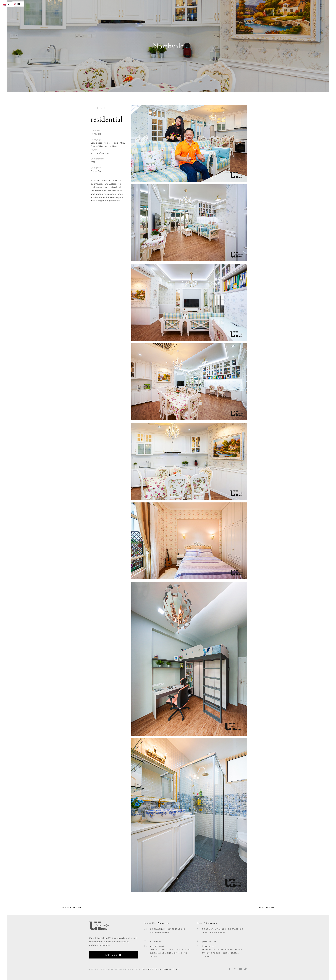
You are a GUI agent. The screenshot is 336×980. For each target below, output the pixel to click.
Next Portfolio (267, 907)
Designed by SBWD (151, 969)
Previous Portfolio (70, 907)
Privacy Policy (171, 969)
